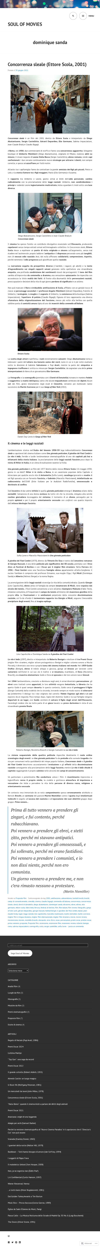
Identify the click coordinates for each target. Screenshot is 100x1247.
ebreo (78, 904)
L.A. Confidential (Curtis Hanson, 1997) (24, 1177)
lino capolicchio (40, 914)
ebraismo (66, 904)
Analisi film (12, 986)
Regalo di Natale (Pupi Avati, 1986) (23, 1040)
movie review (81, 917)
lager (21, 914)
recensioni (66, 923)
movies (21, 920)
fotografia (82, 907)
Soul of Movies (25, 24)
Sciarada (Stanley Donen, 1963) (21, 1139)
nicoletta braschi (31, 920)
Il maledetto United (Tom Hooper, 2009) (25, 1164)
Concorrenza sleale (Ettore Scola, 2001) (47, 64)
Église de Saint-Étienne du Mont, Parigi (24, 1209)
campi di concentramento (17, 901)
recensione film (55, 923)
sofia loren (62, 926)
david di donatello (25, 904)
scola (41, 926)
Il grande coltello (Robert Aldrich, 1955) (25, 1072)
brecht (86, 898)
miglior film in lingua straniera (19, 917)
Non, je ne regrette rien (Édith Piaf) (23, 1171)
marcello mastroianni (55, 914)
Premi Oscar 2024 (15, 1046)
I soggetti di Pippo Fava (18, 1158)
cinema (38, 901)
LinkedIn (20, 1242)
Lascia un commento (76, 926)
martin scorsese (84, 914)
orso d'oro (51, 920)
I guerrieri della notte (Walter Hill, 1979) (25, 1145)
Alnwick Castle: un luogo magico (22, 1078)
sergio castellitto (50, 926)
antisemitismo (66, 898)
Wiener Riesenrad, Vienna (18, 1183)
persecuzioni (65, 920)
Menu (91, 16)
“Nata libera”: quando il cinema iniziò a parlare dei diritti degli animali (38, 1104)
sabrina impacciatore (21, 926)
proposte (23, 923)
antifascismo (56, 898)
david (15, 904)
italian (80, 911)
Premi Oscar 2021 (15, 1110)
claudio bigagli (47, 901)
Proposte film (21, 898)
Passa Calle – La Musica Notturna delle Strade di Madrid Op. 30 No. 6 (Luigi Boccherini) (45, 1215)
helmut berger (51, 911)
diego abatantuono (41, 904)
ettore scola (20, 907)
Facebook (9, 1242)
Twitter (12, 1242)
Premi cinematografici (17, 1012)
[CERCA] (73, 16)
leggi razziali (28, 914)
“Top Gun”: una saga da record (21, 1059)
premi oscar (75, 920)
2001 (48, 898)
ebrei (73, 904)
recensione (43, 923)
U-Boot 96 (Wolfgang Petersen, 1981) (24, 1085)
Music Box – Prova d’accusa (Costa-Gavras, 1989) (29, 1202)
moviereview (13, 920)
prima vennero (13, 923)
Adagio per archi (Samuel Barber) (22, 1123)
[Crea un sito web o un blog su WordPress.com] (9, 1236)
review (73, 923)
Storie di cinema (15, 1024)
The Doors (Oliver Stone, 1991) (21, 1222)
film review (72, 907)
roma (10, 926)
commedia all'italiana (62, 901)
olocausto (42, 920)
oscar (58, 920)
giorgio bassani (39, 911)
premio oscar (86, 920)
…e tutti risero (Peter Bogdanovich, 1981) (26, 1190)
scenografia (34, 926)
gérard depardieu (25, 911)
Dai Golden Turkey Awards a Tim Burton (25, 1196)
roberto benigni (82, 923)
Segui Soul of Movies (20, 953)
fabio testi (30, 907)
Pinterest (16, 1242)
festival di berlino (47, 907)
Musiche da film (14, 1005)
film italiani (63, 907)
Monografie (13, 999)
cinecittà (31, 901)
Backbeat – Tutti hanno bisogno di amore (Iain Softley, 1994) (34, 1151)
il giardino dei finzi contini (67, 911)
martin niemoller (70, 914)
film (56, 907)
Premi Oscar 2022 (15, 1065)
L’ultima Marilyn (15, 1053)
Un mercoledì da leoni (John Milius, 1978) (26, 1091)
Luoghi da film (14, 992)
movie (72, 917)
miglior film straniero (61, 917)
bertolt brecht (78, 898)
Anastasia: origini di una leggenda (22, 1116)
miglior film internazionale (42, 917)
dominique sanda (55, 904)
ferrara (37, 907)
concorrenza (75, 901)
